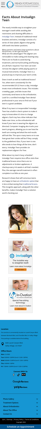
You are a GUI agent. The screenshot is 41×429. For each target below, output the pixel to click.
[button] (3, 3)
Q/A (3, 419)
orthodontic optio (27, 181)
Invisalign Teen (8, 36)
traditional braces (30, 184)
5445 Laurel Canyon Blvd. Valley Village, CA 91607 (14, 344)
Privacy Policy (18, 419)
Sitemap (9, 419)
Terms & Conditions (32, 419)
